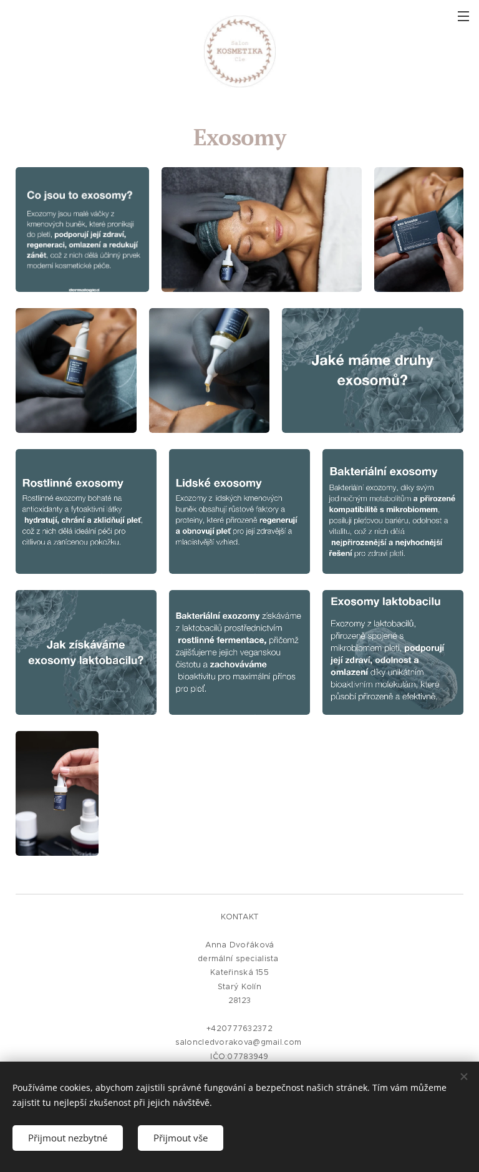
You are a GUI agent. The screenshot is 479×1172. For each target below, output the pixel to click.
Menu (463, 15)
